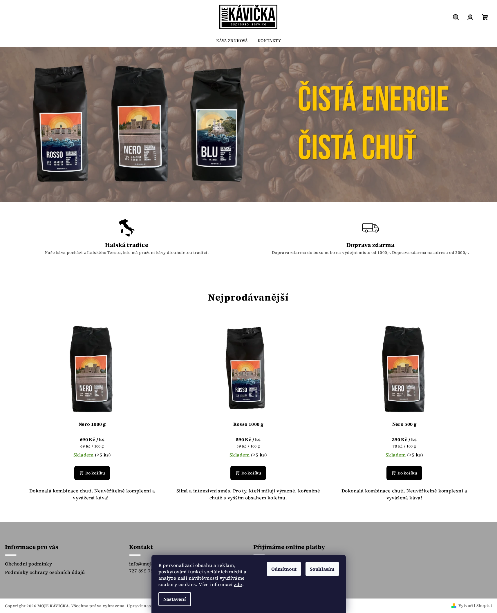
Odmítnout (284, 569)
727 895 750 (142, 570)
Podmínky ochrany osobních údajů (45, 572)
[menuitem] (232, 40)
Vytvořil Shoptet (475, 605)
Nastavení (174, 599)
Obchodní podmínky (28, 564)
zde (238, 584)
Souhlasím (322, 569)
